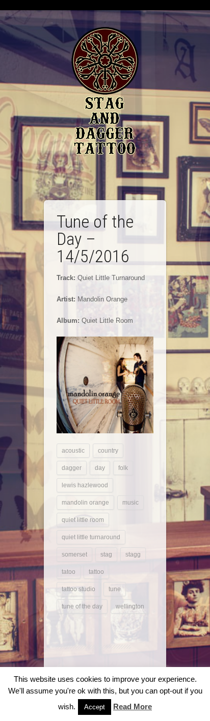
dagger (72, 468)
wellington (130, 606)
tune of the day (82, 606)
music (130, 502)
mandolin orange (85, 502)
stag (106, 554)
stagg (133, 554)
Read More (132, 706)
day (100, 468)
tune (115, 589)
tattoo (96, 571)
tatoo (68, 571)
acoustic (73, 450)
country (108, 450)
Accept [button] (94, 707)
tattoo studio (78, 589)
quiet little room (83, 519)
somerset (74, 554)
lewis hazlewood (85, 485)
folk (123, 468)
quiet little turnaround (91, 537)
